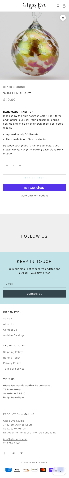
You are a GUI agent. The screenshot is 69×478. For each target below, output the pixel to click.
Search (7, 318)
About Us (9, 324)
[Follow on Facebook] (4, 453)
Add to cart (34, 178)
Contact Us (10, 329)
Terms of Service (14, 368)
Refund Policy (12, 357)
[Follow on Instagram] (13, 453)
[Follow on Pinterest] (21, 453)
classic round (14, 87)
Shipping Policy (13, 352)
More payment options (34, 195)
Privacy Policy (12, 363)
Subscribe (34, 293)
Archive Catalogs (13, 335)
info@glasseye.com (15, 439)
